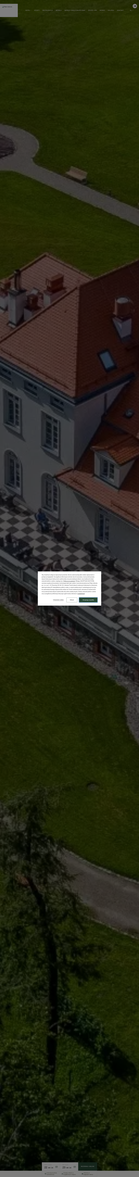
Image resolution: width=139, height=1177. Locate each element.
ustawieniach (81, 593)
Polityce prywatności (69, 581)
